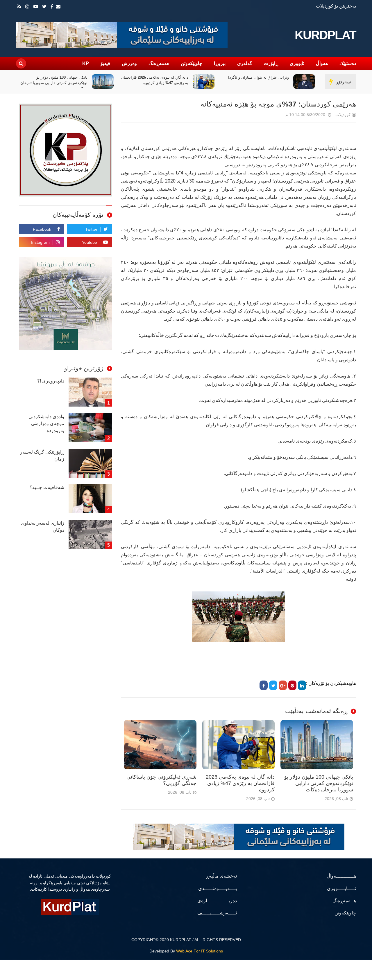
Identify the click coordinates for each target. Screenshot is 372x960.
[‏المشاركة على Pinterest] (292, 685)
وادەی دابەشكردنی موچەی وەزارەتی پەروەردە (46, 423)
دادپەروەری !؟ (50, 380)
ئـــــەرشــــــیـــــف (217, 912)
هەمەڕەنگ (159, 63)
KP (85, 63)
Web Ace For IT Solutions (199, 951)
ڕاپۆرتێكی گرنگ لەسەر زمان (42, 455)
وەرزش (129, 63)
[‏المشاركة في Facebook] (264, 685)
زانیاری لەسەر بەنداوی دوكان (42, 527)
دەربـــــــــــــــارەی (217, 900)
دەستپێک (347, 63)
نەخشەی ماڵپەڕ (221, 876)
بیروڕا (220, 63)
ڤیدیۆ (105, 63)
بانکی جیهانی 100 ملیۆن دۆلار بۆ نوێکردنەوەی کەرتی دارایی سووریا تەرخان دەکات (154, 83)
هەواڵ (322, 63)
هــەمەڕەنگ (344, 900)
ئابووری (297, 63)
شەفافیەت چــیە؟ (47, 487)
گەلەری (244, 63)
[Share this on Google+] (283, 685)
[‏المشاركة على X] (273, 685)
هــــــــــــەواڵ (341, 876)
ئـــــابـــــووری (341, 888)
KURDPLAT (325, 35)
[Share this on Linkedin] (302, 685)
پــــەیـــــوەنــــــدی (217, 888)
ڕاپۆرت (271, 63)
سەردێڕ (343, 81)
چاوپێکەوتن (191, 63)
